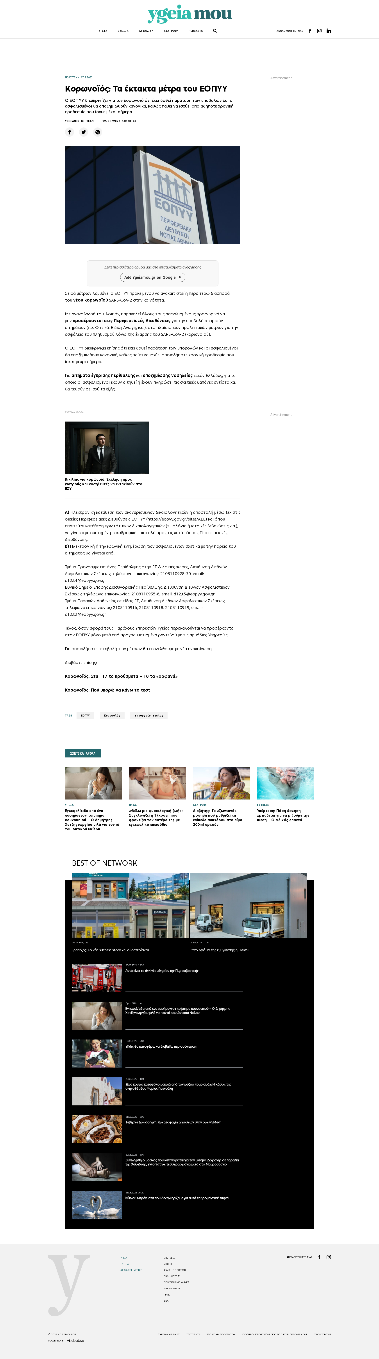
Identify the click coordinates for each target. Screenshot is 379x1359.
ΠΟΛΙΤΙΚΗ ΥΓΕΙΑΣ (78, 77)
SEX (166, 1301)
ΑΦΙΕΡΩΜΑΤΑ (172, 1288)
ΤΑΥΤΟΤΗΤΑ (193, 1334)
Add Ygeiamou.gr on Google (150, 277)
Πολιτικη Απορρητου (221, 1334)
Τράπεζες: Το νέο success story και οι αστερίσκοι (110, 950)
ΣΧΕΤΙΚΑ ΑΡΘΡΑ (82, 753)
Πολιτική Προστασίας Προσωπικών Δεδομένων (274, 1334)
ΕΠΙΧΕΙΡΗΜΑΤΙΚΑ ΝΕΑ (176, 1282)
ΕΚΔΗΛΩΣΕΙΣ (172, 1276)
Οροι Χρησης (322, 1334)
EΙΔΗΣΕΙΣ (169, 1258)
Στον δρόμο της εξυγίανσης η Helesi (219, 950)
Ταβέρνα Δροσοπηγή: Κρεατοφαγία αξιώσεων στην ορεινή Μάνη (173, 1122)
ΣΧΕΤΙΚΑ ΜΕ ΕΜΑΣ (169, 1334)
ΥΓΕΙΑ (102, 31)
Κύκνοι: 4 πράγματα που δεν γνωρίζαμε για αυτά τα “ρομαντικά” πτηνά (177, 1198)
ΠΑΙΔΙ (167, 1294)
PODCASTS (196, 31)
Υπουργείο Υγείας (149, 715)
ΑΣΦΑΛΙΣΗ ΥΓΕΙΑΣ (131, 1270)
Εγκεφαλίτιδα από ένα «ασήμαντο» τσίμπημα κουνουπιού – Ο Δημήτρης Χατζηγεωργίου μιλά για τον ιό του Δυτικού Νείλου (177, 1010)
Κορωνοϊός (112, 715)
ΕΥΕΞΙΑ (123, 31)
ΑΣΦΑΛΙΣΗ (146, 31)
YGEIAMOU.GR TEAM (79, 121)
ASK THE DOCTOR (175, 1270)
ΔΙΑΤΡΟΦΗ (171, 31)
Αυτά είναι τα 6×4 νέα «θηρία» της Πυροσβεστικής (161, 971)
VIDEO (168, 1264)
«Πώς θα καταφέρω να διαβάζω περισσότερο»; (161, 1046)
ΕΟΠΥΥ (85, 715)
